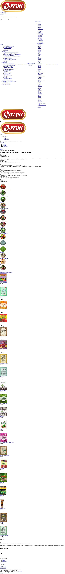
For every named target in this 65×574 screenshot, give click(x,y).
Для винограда (2, 227)
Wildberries (3, 564)
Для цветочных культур (3, 239)
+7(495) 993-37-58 (3, 12)
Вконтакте (4, 144)
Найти (1, 573)
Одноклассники (5, 146)
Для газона (2, 252)
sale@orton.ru (2, 14)
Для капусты (2, 202)
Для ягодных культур (3, 214)
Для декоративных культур (4, 233)
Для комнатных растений (4, 258)
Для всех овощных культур (4, 208)
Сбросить (5, 181)
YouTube (4, 145)
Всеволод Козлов (19, 571)
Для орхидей (2, 264)
